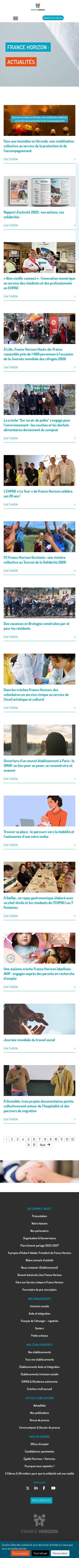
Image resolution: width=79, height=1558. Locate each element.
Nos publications (39, 1413)
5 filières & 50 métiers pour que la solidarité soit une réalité (39, 1473)
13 (72, 1139)
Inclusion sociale (39, 1306)
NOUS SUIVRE (39, 1482)
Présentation (39, 1216)
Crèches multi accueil (39, 1389)
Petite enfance (39, 1335)
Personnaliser (60, 1553)
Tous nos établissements (39, 1359)
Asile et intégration (39, 1313)
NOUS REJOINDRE (39, 1436)
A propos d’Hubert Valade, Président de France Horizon (39, 1253)
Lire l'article (11, 159)
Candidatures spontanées (39, 1451)
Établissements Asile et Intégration (39, 1367)
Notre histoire (40, 1223)
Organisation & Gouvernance (39, 1238)
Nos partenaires (39, 1231)
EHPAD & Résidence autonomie (39, 1381)
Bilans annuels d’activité (39, 1260)
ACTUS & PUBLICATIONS (40, 1398)
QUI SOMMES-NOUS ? (39, 1209)
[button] (16, 18)
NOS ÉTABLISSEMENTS (39, 1345)
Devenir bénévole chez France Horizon (39, 1275)
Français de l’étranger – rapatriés (39, 1321)
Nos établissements (39, 1352)
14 (29, 1145)
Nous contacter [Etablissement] (39, 1267)
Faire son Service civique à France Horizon (39, 1282)
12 (67, 1139)
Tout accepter (20, 1553)
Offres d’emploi (39, 1444)
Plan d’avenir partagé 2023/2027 (39, 1245)
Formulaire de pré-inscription (39, 1289)
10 (56, 1139)
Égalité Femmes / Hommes (39, 1459)
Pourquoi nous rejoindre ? (40, 1466)
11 (61, 1139)
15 (34, 1145)
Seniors (39, 1328)
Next (42, 1145)
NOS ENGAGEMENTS (39, 1299)
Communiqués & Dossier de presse (39, 1427)
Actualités (39, 1405)
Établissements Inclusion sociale (39, 1374)
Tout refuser (40, 1553)
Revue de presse (39, 1420)
